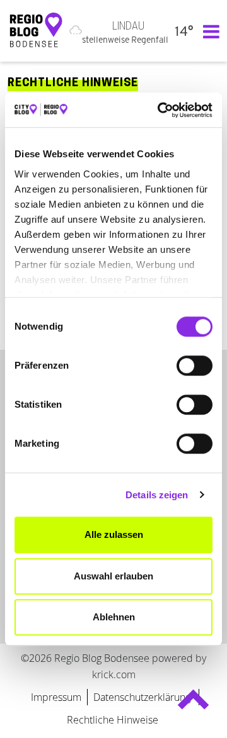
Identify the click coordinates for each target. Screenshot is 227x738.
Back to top (193, 705)
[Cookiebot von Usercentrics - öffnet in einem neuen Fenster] (160, 110)
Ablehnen (114, 617)
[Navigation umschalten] (208, 31)
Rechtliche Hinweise (112, 720)
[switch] (194, 365)
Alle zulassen (113, 534)
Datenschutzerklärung (143, 697)
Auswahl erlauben (113, 576)
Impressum (56, 697)
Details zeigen (156, 494)
